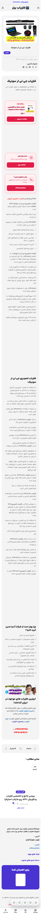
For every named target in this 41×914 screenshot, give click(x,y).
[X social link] (33, 67)
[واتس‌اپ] (30, 902)
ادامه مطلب (20, 808)
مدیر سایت (33, 59)
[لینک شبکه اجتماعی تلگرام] (23, 67)
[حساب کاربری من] (3, 8)
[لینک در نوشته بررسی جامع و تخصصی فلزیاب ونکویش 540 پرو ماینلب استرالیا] (20, 777)
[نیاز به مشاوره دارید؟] (20, 183)
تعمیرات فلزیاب (17, 721)
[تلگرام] (25, 902)
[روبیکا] (14, 902)
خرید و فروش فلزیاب (25, 711)
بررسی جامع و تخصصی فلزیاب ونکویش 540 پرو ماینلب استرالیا (20, 797)
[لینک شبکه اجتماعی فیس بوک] (36, 67)
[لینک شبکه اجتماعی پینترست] (29, 67)
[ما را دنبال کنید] (20, 161)
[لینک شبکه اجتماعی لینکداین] (26, 67)
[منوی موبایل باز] (38, 8)
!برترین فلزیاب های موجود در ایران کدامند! (20, 701)
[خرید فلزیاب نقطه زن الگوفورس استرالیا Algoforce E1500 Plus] (20, 112)
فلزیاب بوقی (20, 792)
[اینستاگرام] (19, 902)
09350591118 (34, 848)
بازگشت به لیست (20, 748)
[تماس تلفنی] (36, 902)
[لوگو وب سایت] (20, 7)
